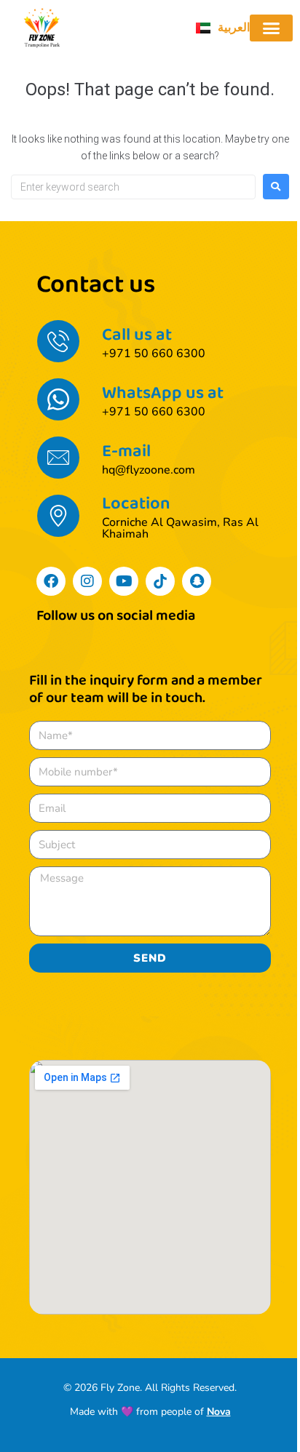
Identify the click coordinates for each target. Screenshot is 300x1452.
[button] (271, 28)
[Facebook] (51, 581)
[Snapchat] (196, 581)
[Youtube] (123, 581)
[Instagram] (87, 581)
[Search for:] (133, 187)
